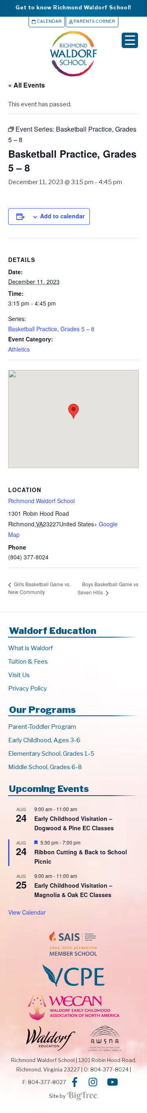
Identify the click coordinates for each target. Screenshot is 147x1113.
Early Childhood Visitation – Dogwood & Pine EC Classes (74, 823)
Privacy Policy (27, 688)
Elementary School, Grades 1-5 (51, 753)
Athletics (19, 349)
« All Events (26, 85)
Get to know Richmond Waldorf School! (73, 7)
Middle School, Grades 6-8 (45, 767)
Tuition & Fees (28, 661)
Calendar (49, 21)
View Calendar (27, 912)
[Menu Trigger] (130, 40)
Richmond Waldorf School (41, 501)
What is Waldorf (30, 648)
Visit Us (19, 675)
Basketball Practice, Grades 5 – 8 (51, 329)
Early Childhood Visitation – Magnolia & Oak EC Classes (73, 890)
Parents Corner (94, 21)
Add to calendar (62, 216)
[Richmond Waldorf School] (73, 76)
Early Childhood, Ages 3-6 (44, 740)
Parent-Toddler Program (42, 726)
